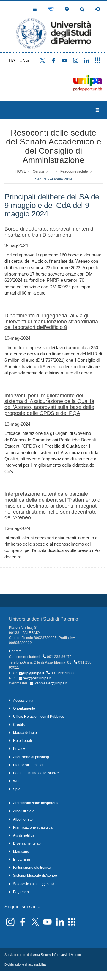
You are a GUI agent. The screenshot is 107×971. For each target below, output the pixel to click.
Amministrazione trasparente (36, 803)
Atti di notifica (23, 835)
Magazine (21, 851)
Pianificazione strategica (33, 827)
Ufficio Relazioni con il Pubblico (38, 717)
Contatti (15, 651)
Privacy (19, 749)
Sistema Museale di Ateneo (35, 876)
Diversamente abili (28, 843)
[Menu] (97, 110)
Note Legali (22, 741)
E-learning (21, 859)
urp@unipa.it (33, 673)
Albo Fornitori (24, 819)
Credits (19, 725)
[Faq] (67, 9)
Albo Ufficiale (23, 811)
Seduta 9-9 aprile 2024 (53, 179)
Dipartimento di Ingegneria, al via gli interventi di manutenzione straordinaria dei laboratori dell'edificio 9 (51, 322)
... (52, 171)
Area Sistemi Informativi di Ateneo (57, 954)
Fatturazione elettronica (32, 867)
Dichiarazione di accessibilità (25, 964)
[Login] (97, 9)
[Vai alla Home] (53, 26)
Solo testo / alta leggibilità (33, 884)
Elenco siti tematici (28, 765)
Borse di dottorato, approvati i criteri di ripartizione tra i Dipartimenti (49, 232)
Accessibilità (23, 700)
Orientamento (24, 708)
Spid (17, 789)
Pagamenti (22, 892)
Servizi (38, 171)
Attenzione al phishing (31, 757)
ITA (12, 60)
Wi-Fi (17, 781)
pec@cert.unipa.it (37, 678)
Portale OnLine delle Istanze (36, 773)
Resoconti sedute (74, 171)
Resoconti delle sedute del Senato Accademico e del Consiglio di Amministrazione (53, 146)
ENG (24, 60)
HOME (20, 171)
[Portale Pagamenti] (50, 9)
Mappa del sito (25, 733)
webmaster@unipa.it (50, 683)
